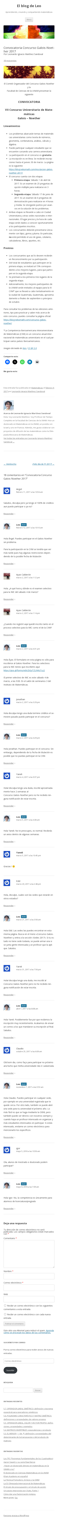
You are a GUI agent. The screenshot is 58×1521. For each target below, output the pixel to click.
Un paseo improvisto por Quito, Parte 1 (21, 1490)
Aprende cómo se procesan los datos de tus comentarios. (29, 1331)
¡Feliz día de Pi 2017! (43, 464)
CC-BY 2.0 (32, 348)
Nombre (8, 1271)
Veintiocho (10, 464)
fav (16, 1497)
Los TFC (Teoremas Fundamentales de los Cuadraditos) (28, 1458)
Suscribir (10, 1370)
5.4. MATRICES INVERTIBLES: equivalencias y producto (27, 1430)
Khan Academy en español (16, 1476)
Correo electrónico (13, 1282)
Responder (9, 513)
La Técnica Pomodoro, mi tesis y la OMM (21, 1480)
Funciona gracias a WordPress (16, 1515)
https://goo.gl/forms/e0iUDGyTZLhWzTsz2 (24, 670)
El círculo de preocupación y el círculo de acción (25, 1487)
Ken (25, 348)
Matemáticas (37, 387)
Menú (29, 19)
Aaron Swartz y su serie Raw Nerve (19, 1462)
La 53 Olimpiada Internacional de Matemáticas (24, 1483)
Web (6, 1294)
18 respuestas (10, 60)
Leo (18, 524)
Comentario (10, 1238)
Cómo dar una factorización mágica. (20, 1494)
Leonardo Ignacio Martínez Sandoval (28, 391)
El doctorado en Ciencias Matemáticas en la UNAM (26, 1472)
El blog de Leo (29, 6)
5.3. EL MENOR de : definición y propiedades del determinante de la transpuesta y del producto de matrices (27, 1437)
